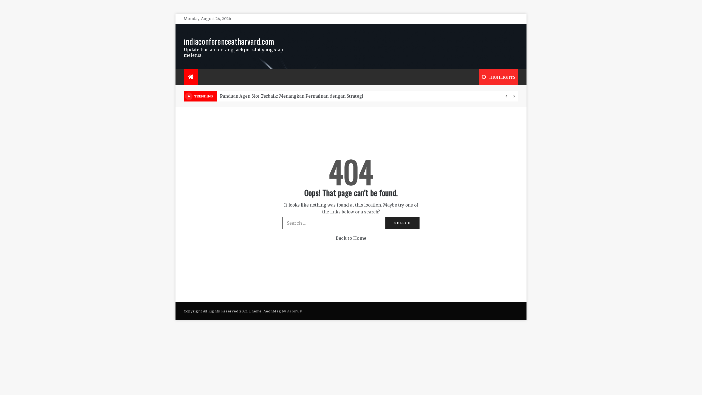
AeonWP (294, 311)
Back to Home (351, 238)
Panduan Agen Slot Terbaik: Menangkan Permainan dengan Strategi (291, 96)
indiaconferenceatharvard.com (229, 41)
